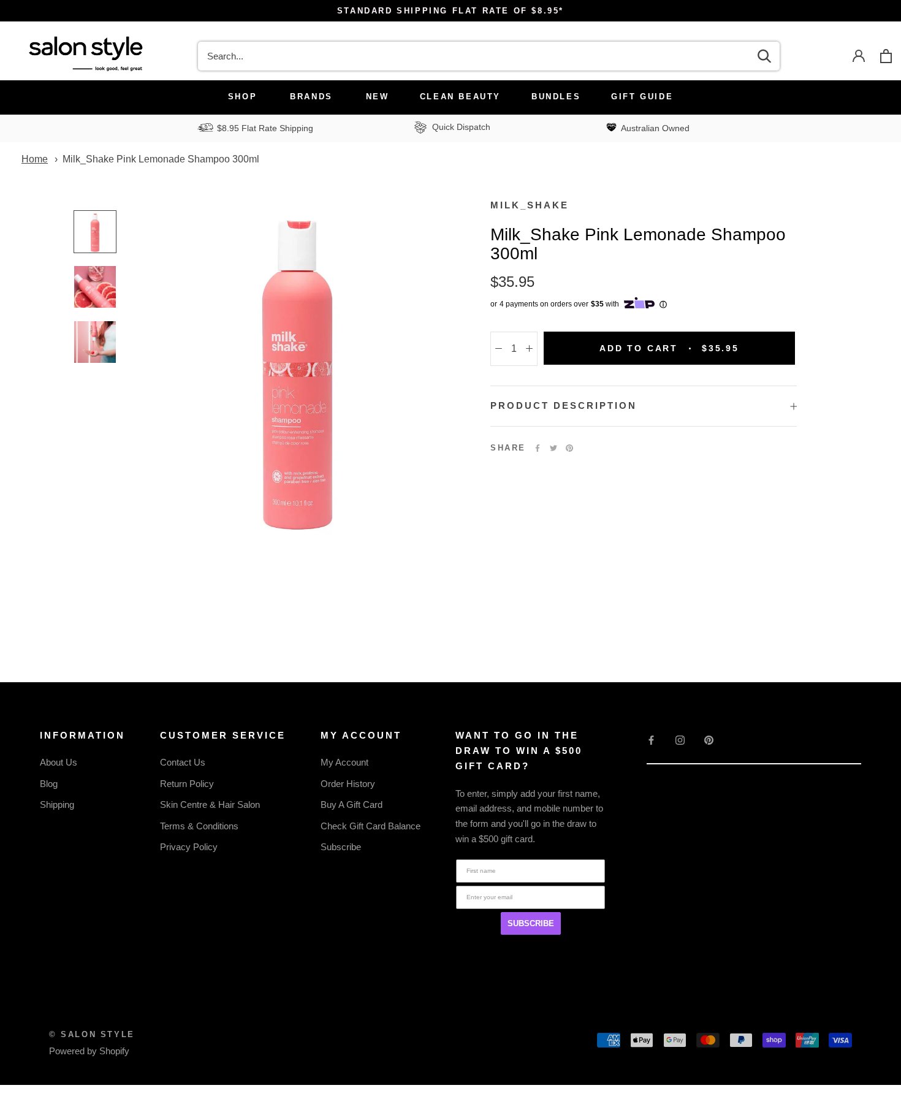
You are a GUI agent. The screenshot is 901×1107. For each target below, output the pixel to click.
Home (34, 159)
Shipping (57, 804)
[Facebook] (537, 448)
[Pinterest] (569, 448)
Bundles (555, 96)
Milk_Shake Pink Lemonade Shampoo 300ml (161, 159)
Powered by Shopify (89, 1051)
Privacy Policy (189, 847)
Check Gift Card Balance (370, 826)
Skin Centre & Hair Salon (210, 804)
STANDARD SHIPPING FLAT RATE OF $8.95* (450, 10)
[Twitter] (553, 448)
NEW (377, 96)
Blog (49, 783)
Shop (242, 96)
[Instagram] (680, 739)
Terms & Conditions (199, 826)
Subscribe (341, 847)
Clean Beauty (460, 96)
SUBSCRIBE (531, 923)
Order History (348, 783)
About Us (58, 762)
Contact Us (182, 762)
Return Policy (187, 783)
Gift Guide (642, 96)
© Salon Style (92, 1034)
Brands (311, 96)
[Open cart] (886, 56)
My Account (344, 762)
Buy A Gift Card (351, 804)
